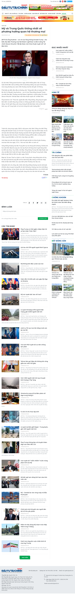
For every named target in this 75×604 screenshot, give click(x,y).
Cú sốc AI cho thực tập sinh (30, 412)
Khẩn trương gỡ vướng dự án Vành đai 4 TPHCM (56, 295)
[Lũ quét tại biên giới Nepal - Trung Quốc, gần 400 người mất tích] (10, 432)
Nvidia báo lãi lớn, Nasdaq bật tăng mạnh (62, 223)
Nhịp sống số (35, 13)
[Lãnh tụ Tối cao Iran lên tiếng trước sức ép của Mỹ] (10, 333)
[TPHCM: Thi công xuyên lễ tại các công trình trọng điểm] (57, 267)
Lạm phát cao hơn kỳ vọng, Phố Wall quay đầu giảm (63, 234)
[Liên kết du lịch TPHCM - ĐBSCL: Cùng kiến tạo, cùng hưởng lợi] (69, 137)
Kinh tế (7, 13)
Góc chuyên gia (13, 13)
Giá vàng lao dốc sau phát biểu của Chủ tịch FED (62, 156)
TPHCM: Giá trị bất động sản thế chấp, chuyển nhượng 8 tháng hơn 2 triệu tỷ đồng (69, 277)
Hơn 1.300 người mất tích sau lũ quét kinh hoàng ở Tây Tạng (33, 379)
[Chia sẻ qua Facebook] (33, 202)
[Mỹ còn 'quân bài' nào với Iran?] (10, 299)
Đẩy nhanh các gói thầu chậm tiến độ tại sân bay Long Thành (68, 295)
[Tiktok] (65, 1)
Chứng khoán (27, 13)
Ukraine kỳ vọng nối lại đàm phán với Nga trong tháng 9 (33, 394)
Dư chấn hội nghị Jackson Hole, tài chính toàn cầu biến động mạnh (62, 202)
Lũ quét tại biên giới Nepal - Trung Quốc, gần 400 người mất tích (34, 428)
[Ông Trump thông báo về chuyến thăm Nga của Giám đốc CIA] (10, 447)
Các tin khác (8, 226)
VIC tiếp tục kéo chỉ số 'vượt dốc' (61, 229)
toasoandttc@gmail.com (53, 583)
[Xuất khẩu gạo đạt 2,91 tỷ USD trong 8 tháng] (57, 137)
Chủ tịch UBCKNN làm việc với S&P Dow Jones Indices (62, 217)
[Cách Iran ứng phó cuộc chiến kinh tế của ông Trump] (10, 546)
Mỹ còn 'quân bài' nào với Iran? (31, 294)
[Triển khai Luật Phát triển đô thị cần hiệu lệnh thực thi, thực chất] (69, 119)
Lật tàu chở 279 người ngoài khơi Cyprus (34, 247)
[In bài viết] (45, 202)
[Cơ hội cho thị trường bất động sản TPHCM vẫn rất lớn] (63, 249)
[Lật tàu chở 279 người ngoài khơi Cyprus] (10, 252)
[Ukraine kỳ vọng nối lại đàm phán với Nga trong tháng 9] (10, 398)
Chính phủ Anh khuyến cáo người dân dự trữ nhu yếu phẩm (33, 510)
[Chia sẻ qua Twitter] (37, 202)
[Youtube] (63, 1)
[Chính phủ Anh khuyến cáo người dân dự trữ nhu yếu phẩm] (10, 514)
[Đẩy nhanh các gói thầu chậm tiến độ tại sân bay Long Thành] (69, 287)
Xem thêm (25, 557)
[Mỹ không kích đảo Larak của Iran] (10, 269)
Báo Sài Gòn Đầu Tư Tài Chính (14, 7)
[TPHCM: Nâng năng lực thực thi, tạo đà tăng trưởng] (63, 100)
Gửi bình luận (43, 218)
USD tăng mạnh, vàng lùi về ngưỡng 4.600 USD (63, 176)
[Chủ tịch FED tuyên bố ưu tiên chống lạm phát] (10, 350)
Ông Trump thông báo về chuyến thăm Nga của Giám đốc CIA (34, 443)
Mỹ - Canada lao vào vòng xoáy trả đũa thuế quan (34, 493)
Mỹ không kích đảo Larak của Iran (32, 264)
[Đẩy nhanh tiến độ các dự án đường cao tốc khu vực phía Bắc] (57, 119)
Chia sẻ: (25, 202)
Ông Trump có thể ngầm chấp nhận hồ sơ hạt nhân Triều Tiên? (34, 230)
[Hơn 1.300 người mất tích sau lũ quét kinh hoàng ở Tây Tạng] (10, 383)
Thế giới (64, 13)
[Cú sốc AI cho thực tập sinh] (10, 416)
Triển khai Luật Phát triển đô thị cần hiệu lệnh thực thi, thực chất (68, 128)
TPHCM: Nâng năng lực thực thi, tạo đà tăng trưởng (62, 109)
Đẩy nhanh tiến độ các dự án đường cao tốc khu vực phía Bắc (56, 128)
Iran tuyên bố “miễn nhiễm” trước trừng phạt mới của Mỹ (34, 461)
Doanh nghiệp (51, 13)
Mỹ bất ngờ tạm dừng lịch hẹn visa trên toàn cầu (34, 478)
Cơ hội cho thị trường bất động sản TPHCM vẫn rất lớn (62, 258)
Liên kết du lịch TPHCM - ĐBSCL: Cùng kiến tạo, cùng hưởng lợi (69, 144)
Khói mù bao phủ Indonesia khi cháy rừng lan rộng (64, 67)
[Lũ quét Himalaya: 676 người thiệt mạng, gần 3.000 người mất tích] (10, 315)
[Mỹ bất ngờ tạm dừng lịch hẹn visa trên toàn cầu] (10, 482)
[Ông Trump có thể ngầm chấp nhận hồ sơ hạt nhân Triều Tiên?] (10, 234)
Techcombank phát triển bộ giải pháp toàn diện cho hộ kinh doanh (62, 170)
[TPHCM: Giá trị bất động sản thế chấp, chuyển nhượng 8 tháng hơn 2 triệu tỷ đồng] (69, 267)
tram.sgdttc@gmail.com (67, 570)
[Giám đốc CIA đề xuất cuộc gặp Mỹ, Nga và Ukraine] (10, 284)
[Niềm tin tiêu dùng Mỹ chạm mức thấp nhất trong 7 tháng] (10, 529)
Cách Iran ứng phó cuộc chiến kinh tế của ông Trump (33, 542)
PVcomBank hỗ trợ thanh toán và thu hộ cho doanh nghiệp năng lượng (62, 184)
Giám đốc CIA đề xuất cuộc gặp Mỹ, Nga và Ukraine (34, 280)
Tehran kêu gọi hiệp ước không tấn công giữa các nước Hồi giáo (34, 362)
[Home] (3, 13)
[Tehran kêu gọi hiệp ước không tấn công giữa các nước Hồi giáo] (10, 366)
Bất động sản (43, 13)
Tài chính (20, 13)
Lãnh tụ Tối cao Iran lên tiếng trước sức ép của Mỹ (34, 329)
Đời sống (58, 13)
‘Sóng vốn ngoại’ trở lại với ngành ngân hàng (62, 191)
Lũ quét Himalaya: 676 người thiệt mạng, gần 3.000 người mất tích (32, 311)
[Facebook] (60, 1)
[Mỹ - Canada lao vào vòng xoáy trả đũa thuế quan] (10, 497)
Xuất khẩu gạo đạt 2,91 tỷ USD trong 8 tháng (56, 143)
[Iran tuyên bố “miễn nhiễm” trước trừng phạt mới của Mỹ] (10, 465)
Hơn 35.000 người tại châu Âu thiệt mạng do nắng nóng (65, 76)
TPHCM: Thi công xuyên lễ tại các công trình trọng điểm (57, 275)
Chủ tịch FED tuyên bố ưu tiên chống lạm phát (33, 346)
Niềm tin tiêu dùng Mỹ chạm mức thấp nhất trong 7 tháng (34, 525)
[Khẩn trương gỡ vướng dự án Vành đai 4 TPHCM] (57, 287)
